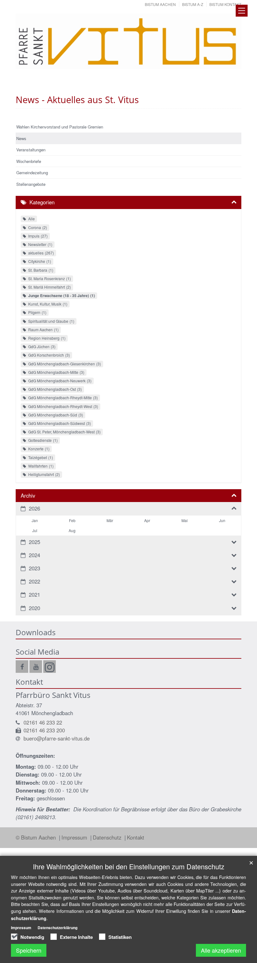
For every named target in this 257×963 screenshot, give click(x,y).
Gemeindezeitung (32, 172)
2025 (34, 542)
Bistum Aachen (160, 4)
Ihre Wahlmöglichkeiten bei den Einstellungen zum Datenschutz (128, 866)
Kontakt (135, 837)
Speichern (28, 950)
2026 (34, 508)
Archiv (28, 495)
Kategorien (42, 202)
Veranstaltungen (30, 150)
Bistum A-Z (192, 4)
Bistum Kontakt (225, 4)
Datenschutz (108, 837)
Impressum (75, 837)
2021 (34, 594)
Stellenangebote (30, 184)
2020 (34, 608)
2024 (34, 555)
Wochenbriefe (28, 161)
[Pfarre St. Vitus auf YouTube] (35, 666)
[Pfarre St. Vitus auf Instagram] (49, 666)
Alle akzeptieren (221, 950)
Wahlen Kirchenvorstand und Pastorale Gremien (59, 127)
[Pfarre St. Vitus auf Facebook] (22, 666)
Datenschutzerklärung (57, 927)
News (21, 138)
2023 (34, 568)
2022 (34, 581)
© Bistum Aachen (36, 837)
